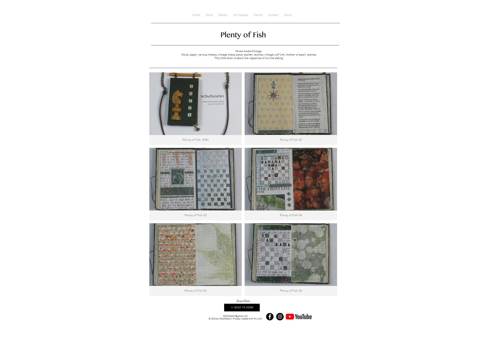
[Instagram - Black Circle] (280, 316)
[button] (195, 108)
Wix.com (258, 319)
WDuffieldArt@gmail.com (235, 316)
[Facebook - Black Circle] (270, 316)
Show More (243, 300)
